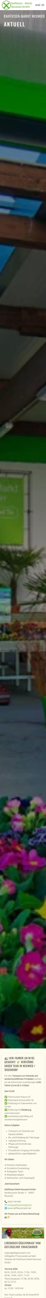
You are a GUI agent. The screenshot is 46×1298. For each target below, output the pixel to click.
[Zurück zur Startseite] (17, 5)
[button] (39, 5)
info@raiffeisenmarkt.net (19, 1205)
